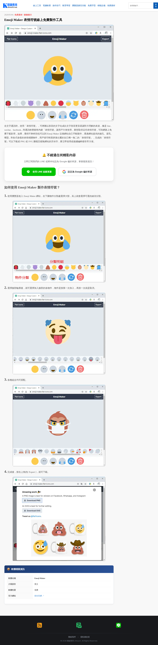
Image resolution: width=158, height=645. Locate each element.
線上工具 (37, 5)
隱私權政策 (85, 637)
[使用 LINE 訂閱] (118, 625)
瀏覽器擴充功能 (79, 5)
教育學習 (66, 5)
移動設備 (101, 5)
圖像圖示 (28, 15)
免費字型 (92, 5)
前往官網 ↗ (39, 596)
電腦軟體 (47, 5)
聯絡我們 (72, 637)
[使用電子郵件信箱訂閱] (79, 625)
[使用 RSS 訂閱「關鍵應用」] (39, 625)
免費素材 (111, 5)
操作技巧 (56, 5)
